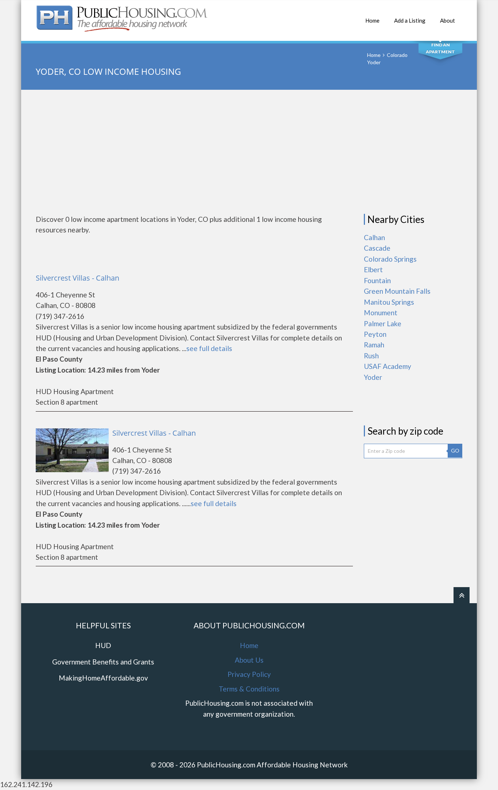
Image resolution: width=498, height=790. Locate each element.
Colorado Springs (390, 259)
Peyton (375, 334)
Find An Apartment (440, 48)
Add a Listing (409, 20)
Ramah (374, 344)
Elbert (373, 269)
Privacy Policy (249, 674)
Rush (371, 355)
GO (455, 450)
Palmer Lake (382, 323)
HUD (103, 645)
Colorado (397, 55)
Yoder (373, 377)
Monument (380, 312)
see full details (209, 348)
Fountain (377, 280)
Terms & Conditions (249, 689)
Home (372, 20)
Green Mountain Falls (397, 291)
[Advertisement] (249, 152)
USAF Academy (387, 366)
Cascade (377, 248)
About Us (249, 660)
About (447, 20)
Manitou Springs (389, 302)
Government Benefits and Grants (103, 662)
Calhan (374, 237)
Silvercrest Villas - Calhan (77, 278)
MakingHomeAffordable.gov (103, 678)
